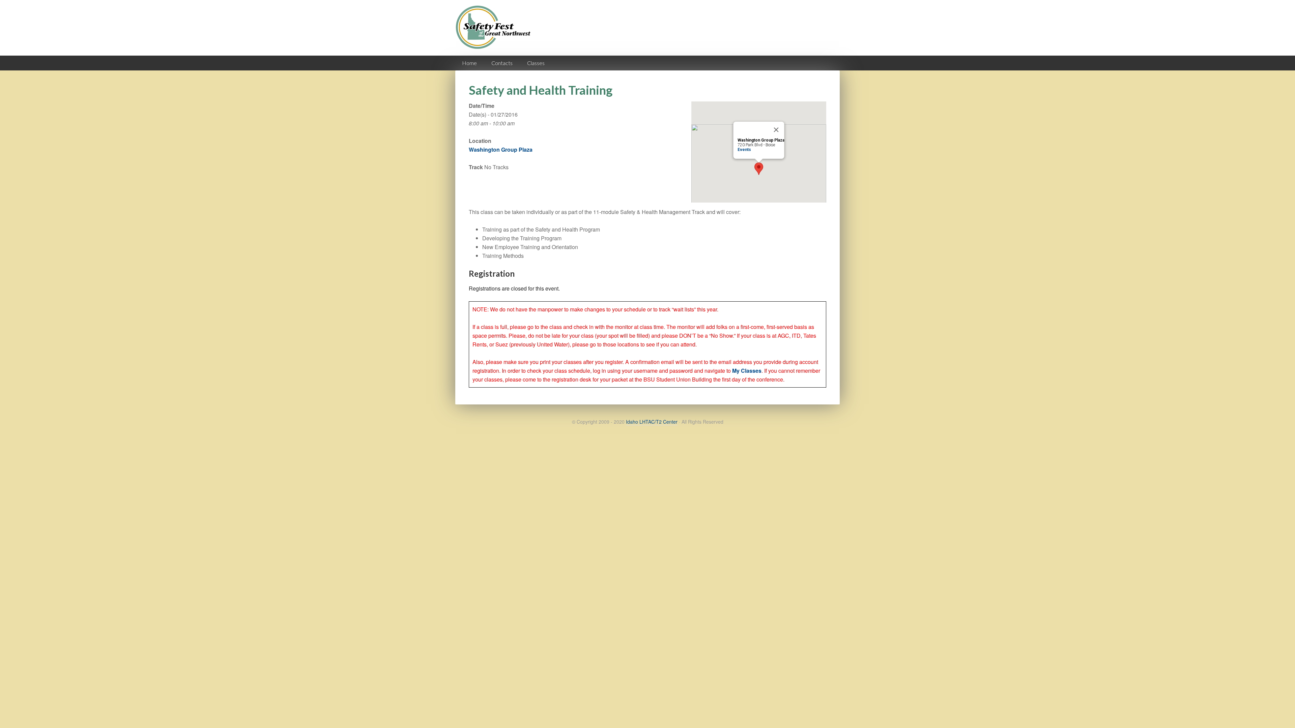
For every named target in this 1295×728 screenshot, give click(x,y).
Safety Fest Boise (495, 33)
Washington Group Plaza (501, 149)
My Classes (746, 370)
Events (744, 149)
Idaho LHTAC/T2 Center (652, 421)
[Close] (776, 130)
